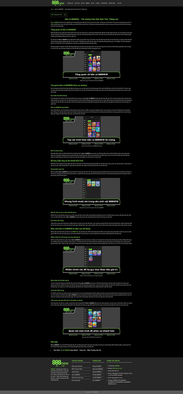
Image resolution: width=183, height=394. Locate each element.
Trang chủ (70, 3)
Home (52, 9)
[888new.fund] (58, 3)
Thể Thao (77, 3)
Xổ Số (92, 3)
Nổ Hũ (82, 3)
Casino (98, 3)
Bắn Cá (87, 3)
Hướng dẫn (112, 3)
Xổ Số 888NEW (65, 350)
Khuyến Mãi (104, 3)
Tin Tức (119, 3)
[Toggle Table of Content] (64, 15)
